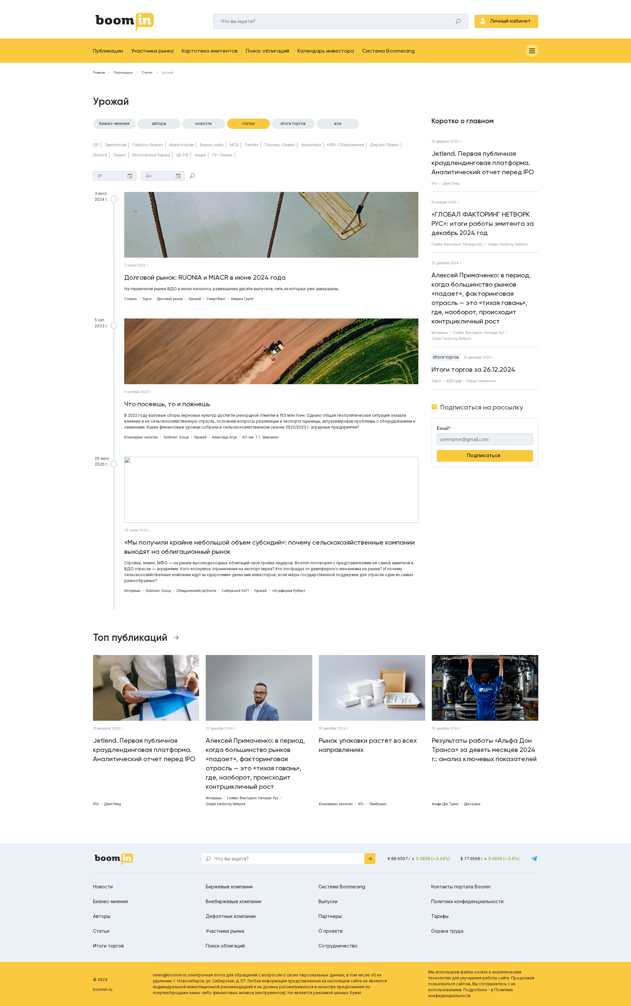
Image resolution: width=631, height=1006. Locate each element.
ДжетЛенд (451, 183)
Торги (147, 298)
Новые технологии (481, 381)
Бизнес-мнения (114, 123)
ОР (96, 144)
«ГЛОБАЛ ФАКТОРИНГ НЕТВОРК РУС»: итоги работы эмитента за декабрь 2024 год (483, 223)
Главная (99, 72)
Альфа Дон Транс (445, 804)
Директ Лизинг (384, 144)
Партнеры (330, 916)
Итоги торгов (293, 123)
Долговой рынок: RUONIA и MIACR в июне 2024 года (205, 277)
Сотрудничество (338, 945)
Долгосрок (472, 804)
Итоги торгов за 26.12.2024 (473, 369)
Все (337, 123)
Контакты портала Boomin (461, 886)
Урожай (194, 298)
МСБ (234, 144)
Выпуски (328, 901)
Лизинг (119, 154)
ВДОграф (453, 381)
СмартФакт (216, 298)
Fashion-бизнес (147, 144)
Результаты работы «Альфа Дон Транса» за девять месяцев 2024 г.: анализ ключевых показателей (484, 750)
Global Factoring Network (508, 244)
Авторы (159, 123)
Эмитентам (116, 144)
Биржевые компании (229, 886)
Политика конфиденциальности (467, 901)
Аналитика (311, 144)
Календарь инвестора (325, 51)
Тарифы (440, 916)
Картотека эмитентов (210, 51)
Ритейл (252, 144)
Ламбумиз (377, 804)
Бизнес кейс (212, 144)
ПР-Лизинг (222, 154)
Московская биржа (151, 154)
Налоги (100, 154)
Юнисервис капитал (141, 437)
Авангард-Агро (224, 437)
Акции (200, 154)
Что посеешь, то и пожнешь (167, 404)
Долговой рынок (170, 298)
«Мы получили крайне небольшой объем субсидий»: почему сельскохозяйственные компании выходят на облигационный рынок (269, 546)
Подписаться (483, 455)
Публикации (108, 51)
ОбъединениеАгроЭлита (196, 590)
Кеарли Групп (242, 298)
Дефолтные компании (231, 916)
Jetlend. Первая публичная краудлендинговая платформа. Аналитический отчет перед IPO (483, 163)
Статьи (147, 72)
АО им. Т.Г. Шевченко (260, 437)
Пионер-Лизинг (280, 144)
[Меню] (532, 50)
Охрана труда (447, 931)
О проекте (330, 931)
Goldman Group (176, 437)
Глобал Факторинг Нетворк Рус (457, 244)
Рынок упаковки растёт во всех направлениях (368, 745)
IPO (434, 183)
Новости (204, 123)
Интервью (132, 590)
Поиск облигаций (267, 51)
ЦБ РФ (182, 154)
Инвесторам (181, 144)
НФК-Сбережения (345, 144)
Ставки (130, 298)
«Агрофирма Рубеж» (288, 590)
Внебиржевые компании (233, 901)
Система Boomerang (388, 51)
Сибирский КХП (235, 590)
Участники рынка (152, 51)
